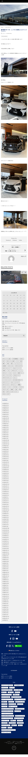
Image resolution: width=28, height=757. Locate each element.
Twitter (20, 240)
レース (21, 370)
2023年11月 (4, 464)
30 (20, 308)
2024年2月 (4, 458)
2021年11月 (4, 508)
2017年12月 (4, 594)
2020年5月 (4, 541)
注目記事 (16, 694)
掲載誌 (19, 384)
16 (20, 303)
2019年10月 (4, 554)
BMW (20, 389)
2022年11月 (4, 486)
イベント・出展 (19, 361)
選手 (12, 363)
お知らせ (5, 687)
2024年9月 (4, 445)
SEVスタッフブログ (14, 650)
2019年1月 (4, 570)
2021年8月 (4, 513)
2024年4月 (4, 454)
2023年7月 (4, 471)
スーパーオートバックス (7, 713)
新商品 (12, 389)
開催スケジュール (18, 743)
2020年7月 (4, 537)
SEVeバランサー (15, 370)
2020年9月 (4, 533)
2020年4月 (4, 543)
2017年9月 (4, 599)
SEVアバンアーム (6, 382)
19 (7, 305)
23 (20, 305)
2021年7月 (4, 515)
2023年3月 (4, 478)
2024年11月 (4, 442)
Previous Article (16, 245)
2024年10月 (4, 443)
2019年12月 (4, 550)
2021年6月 (4, 517)
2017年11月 (4, 596)
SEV (4, 361)
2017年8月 (4, 601)
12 (7, 303)
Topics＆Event (4, 36)
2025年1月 (4, 438)
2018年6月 (4, 583)
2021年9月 (4, 511)
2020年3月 (4, 544)
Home (9, 741)
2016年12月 (4, 616)
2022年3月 (4, 500)
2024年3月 (4, 456)
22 (17, 305)
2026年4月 (4, 410)
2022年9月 (4, 489)
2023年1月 (4, 482)
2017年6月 (4, 605)
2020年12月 (4, 528)
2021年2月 (4, 524)
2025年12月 (4, 418)
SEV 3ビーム (13, 384)
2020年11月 (4, 530)
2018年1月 (4, 592)
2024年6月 (4, 451)
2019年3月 (4, 566)
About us (10, 743)
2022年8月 (4, 491)
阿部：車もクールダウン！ (7, 326)
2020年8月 (4, 535)
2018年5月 (4, 585)
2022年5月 (4, 497)
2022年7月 (4, 493)
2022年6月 (4, 495)
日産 (10, 727)
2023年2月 (4, 480)
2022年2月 (4, 502)
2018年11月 (4, 574)
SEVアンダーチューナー (7, 368)
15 (17, 303)
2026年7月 (4, 405)
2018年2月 (4, 590)
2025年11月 (4, 419)
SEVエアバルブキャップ (7, 377)
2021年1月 (4, 526)
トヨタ (8, 370)
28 (14, 308)
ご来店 (8, 363)
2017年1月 (4, 614)
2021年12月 (4, 506)
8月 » (6, 312)
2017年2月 (4, 612)
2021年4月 (4, 521)
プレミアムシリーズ (18, 363)
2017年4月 (4, 609)
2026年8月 (4, 403)
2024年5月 (4, 453)
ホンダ (4, 706)
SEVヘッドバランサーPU (7, 375)
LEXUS (20, 720)
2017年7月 (4, 603)
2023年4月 (4, 476)
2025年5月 (4, 431)
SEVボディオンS (17, 375)
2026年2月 (4, 414)
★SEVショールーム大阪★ (7, 347)
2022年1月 (4, 504)
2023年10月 (4, 465)
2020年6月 (4, 539)
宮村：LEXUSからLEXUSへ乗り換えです (10, 321)
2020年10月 (4, 532)
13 (10, 303)
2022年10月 (4, 487)
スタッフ (4, 33)
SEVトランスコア (6, 384)
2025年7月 (4, 427)
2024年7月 (4, 449)
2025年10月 (4, 421)
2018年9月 (4, 577)
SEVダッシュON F (6, 732)
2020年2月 (4, 546)
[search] (24, 336)
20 (10, 305)
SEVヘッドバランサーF (15, 382)
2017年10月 (4, 598)
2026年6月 (4, 407)
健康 (3, 363)
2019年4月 (4, 565)
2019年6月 (4, 561)
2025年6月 (4, 429)
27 (10, 308)
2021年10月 (4, 510)
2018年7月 (4, 581)
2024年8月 (4, 447)
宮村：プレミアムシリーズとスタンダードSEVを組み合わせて (14, 657)
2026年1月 (4, 416)
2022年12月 (4, 484)
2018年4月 (4, 587)
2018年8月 (4, 579)
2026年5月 (4, 408)
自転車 (4, 370)
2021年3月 (4, 522)
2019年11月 (4, 552)
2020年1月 (4, 548)
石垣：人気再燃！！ (16, 247)
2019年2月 (4, 568)
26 (7, 308)
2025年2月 (4, 436)
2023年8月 (4, 469)
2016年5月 (4, 620)
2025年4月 (4, 432)
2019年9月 (4, 555)
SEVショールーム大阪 (7, 685)
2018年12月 (4, 572)
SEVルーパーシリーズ (17, 368)
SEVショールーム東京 (10, 361)
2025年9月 (4, 423)
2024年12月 (4, 440)
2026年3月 (4, 412)
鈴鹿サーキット (13, 706)
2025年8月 (4, 425)
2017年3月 (4, 610)
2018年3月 (4, 588)
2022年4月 (4, 498)
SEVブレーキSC (6, 389)
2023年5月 (4, 475)
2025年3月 (4, 434)
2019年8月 (4, 557)
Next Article (12, 249)
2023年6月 (4, 473)
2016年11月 (4, 618)
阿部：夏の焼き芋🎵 (6, 328)
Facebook (8, 240)
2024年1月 (4, 460)
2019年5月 (4, 563)
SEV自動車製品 (19, 685)
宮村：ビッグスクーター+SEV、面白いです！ (11, 330)
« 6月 (3, 312)
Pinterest (15, 240)
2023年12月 (4, 462)
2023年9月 (4, 467)
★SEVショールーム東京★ (7, 349)
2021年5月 (4, 519)
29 (17, 308)
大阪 (16, 389)
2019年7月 (4, 559)
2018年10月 (4, 576)
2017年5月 (4, 607)
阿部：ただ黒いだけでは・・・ (12, 251)
